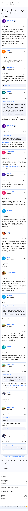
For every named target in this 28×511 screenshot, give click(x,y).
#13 (25, 302)
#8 (25, 198)
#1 (25, 27)
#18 (25, 414)
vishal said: (6, 417)
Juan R (25, 500)
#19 (25, 441)
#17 (25, 399)
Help (18, 506)
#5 (25, 132)
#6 (25, 158)
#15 (25, 353)
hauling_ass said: (7, 445)
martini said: (6, 135)
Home (21, 506)
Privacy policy (13, 506)
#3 (25, 74)
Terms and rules (5, 506)
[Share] (23, 27)
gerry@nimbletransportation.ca (16, 385)
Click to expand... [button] (14, 114)
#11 (25, 264)
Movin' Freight (5, 13)
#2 (25, 57)
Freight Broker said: (8, 305)
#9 (25, 217)
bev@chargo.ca (6, 142)
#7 (25, 180)
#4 (25, 98)
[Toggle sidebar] (25, 2)
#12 (25, 279)
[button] (2, 2)
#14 (25, 331)
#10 (25, 238)
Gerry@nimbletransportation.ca (11, 166)
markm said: (6, 374)
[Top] (24, 507)
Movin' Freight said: (8, 101)
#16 (25, 371)
